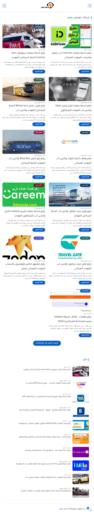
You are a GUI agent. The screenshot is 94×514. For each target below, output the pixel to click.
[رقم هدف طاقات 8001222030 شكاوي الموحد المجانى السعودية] (80, 425)
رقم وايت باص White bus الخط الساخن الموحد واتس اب (27, 108)
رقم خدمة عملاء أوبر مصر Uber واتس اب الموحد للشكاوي (73, 108)
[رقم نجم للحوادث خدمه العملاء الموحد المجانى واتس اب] (80, 479)
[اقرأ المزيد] (85, 71)
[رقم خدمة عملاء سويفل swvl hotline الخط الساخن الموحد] (80, 371)
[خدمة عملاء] (47, 5)
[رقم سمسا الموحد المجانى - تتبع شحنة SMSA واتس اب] (80, 385)
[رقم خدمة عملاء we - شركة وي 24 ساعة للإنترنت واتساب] (80, 452)
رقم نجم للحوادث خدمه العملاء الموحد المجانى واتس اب (48, 477)
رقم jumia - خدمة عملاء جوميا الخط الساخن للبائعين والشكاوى (45, 437)
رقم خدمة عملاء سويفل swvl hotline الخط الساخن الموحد (28, 55)
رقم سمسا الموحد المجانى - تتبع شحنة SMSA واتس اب (48, 383)
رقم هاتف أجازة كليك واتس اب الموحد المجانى (74, 161)
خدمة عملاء (63, 509)
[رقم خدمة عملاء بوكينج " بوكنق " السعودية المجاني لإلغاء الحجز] (80, 411)
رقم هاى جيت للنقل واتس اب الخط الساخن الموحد (71, 213)
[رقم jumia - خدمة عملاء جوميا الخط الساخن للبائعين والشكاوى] (80, 438)
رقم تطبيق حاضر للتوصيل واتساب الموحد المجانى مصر (25, 266)
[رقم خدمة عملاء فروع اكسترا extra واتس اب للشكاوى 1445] (80, 398)
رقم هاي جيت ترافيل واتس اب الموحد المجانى (74, 266)
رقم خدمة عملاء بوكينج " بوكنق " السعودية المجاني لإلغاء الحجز (45, 410)
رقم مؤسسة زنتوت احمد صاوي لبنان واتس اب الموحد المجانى (45, 491)
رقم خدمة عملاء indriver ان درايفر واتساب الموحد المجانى (72, 55)
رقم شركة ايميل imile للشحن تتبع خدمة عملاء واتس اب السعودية (43, 464)
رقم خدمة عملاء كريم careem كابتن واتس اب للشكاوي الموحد (24, 213)
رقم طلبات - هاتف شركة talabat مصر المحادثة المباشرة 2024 (73, 319)
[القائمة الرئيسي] (90, 6)
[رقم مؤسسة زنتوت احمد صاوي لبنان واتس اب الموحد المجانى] (80, 492)
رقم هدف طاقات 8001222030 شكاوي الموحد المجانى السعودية (45, 424)
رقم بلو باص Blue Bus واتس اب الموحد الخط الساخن (27, 161)
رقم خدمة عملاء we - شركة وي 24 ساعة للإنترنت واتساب (47, 451)
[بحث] (4, 6)
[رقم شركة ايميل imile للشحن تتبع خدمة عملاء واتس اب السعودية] (80, 465)
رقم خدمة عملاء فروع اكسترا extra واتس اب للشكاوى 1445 (46, 397)
